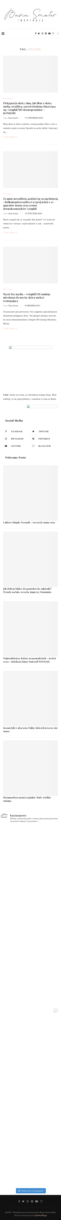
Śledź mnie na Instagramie (32, 1191)
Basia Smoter (13, 118)
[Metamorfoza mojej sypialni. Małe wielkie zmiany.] (30, 768)
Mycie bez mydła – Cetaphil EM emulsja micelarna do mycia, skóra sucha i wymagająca (26, 298)
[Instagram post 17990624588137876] (30, 1156)
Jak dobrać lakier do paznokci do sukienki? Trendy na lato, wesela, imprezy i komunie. (27, 590)
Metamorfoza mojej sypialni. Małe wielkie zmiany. (27, 799)
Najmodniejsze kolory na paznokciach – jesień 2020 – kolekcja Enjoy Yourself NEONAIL (29, 660)
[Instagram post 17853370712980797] (30, 1096)
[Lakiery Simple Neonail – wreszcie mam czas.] (30, 493)
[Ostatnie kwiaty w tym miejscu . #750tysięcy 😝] (30, 975)
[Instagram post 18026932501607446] (30, 855)
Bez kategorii (8, 98)
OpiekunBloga (41, 1215)
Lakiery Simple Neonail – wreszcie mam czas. (29, 522)
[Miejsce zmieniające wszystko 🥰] (30, 915)
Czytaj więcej (9, 137)
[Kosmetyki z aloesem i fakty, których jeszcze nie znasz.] (30, 698)
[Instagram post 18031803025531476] (30, 1036)
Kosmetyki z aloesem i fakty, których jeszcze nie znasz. (30, 729)
